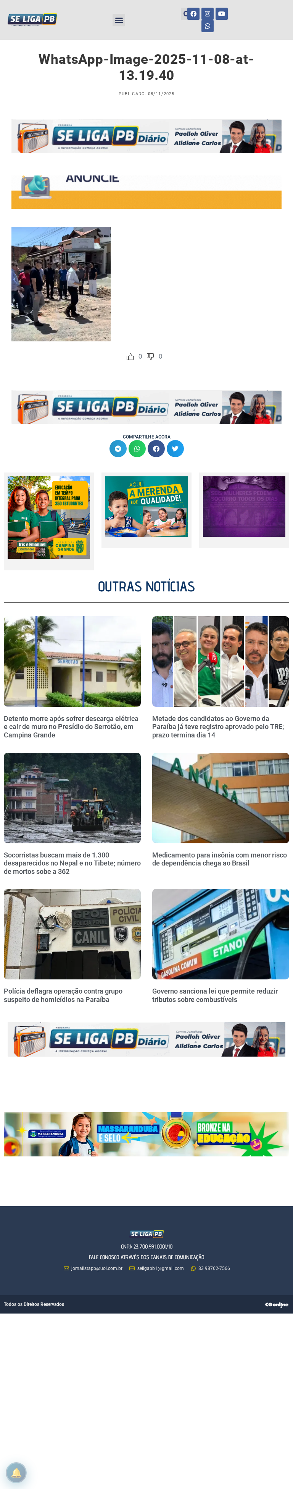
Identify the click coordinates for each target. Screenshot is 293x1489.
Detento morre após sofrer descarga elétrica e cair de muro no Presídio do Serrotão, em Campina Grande (71, 726)
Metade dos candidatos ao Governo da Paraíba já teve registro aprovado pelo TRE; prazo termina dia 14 (218, 726)
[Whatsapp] (207, 26)
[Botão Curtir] (130, 356)
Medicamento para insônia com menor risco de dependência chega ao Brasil (219, 859)
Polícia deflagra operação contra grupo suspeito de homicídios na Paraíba (63, 995)
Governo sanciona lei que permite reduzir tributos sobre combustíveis (215, 995)
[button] (119, 20)
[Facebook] (193, 14)
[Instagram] (207, 14)
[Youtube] (222, 14)
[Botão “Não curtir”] (150, 356)
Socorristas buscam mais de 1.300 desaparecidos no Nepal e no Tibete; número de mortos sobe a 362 (72, 863)
